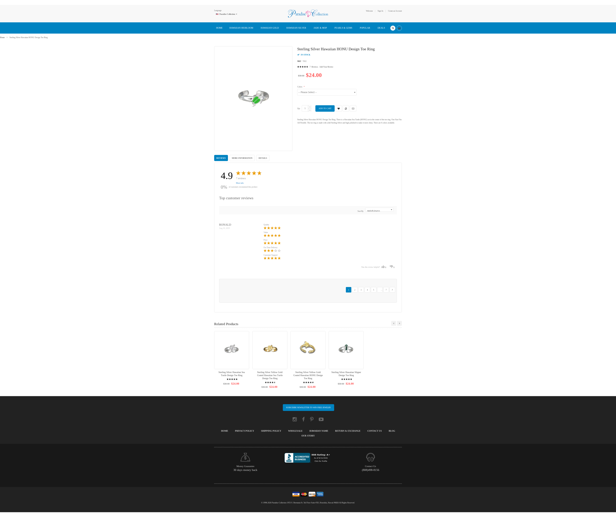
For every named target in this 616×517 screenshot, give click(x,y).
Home (2, 37)
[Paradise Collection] (308, 13)
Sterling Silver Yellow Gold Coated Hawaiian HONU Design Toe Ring (308, 375)
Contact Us (374, 431)
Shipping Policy (271, 431)
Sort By (361, 211)
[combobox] (392, 28)
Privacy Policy (244, 431)
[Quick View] (231, 350)
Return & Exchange (347, 431)
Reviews (221, 158)
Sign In (380, 11)
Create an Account (395, 11)
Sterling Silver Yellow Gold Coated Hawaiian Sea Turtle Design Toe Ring (270, 375)
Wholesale (295, 431)
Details (263, 158)
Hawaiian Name (318, 431)
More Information (242, 158)
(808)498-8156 (370, 470)
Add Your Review (326, 67)
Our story (308, 436)
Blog (392, 431)
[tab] (221, 158)
